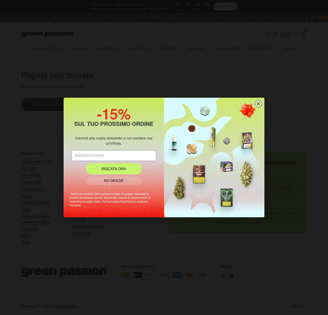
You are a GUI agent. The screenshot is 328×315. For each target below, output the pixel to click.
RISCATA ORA (114, 169)
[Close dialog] (258, 103)
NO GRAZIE (114, 181)
